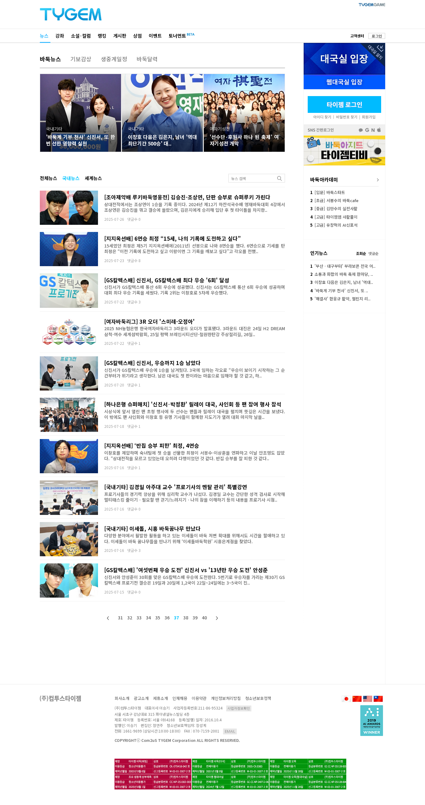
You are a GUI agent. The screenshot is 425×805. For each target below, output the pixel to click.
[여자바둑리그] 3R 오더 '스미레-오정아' (149, 321)
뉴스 (44, 35)
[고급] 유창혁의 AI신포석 (333, 225)
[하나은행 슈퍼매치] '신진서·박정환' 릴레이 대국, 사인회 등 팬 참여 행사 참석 (192, 404)
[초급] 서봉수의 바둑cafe (334, 200)
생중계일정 (114, 59)
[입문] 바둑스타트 (327, 192)
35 (157, 617)
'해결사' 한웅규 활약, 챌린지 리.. (340, 299)
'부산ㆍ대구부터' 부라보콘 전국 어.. (343, 266)
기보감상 (80, 59)
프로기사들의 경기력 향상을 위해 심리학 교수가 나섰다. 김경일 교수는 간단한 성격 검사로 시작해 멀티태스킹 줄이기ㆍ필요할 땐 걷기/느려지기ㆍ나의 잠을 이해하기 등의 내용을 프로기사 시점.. (194, 497)
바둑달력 (147, 59)
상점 (137, 35)
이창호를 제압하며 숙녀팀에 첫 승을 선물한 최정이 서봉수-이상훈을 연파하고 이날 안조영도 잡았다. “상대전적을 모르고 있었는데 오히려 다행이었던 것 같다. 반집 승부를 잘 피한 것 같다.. (194, 455)
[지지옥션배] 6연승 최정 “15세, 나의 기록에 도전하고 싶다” (172, 238)
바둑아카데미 (324, 179)
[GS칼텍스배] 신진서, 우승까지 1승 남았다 (152, 363)
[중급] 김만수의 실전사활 (333, 208)
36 (167, 617)
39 (195, 617)
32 (129, 617)
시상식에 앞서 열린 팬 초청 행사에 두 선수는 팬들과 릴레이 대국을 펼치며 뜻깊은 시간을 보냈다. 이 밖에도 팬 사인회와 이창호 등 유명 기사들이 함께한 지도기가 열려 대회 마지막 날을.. (194, 414)
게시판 (119, 35)
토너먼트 (177, 35)
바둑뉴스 (50, 59)
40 (204, 617)
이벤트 (155, 35)
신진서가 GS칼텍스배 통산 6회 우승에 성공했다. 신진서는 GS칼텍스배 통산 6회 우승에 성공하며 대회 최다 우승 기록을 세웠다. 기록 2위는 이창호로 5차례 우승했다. (194, 290)
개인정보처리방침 (226, 698)
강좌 (59, 35)
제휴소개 (160, 698)
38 (185, 617)
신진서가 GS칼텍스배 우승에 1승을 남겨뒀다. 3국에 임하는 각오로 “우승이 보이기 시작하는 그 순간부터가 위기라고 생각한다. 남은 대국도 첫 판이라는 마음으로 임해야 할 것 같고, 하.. (194, 373)
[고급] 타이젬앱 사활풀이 (333, 217)
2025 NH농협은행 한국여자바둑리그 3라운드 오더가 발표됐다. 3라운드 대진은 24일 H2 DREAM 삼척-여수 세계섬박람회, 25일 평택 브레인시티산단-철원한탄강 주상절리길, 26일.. (194, 331)
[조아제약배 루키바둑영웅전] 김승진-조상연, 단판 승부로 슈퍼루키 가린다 (187, 197)
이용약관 (199, 698)
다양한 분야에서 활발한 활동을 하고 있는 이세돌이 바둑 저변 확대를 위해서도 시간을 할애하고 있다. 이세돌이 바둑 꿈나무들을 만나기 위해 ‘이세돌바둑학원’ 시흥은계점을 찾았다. (194, 538)
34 (148, 617)
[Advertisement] (344, 354)
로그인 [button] (377, 36)
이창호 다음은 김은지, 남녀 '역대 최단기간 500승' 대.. (162, 140)
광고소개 (141, 698)
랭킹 (102, 35)
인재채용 (179, 698)
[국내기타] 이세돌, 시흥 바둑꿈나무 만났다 (152, 528)
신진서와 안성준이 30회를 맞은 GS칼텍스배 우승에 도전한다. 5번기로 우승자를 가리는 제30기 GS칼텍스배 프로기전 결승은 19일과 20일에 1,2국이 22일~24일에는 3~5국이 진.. (194, 580)
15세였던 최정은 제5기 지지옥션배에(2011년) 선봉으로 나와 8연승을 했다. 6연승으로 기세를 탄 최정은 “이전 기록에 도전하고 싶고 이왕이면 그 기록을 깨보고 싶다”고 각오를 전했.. (194, 248)
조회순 (361, 253)
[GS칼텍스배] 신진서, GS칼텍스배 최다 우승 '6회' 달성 (166, 280)
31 (120, 617)
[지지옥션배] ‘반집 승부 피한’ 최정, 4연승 (151, 445)
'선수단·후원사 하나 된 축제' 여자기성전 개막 (244, 140)
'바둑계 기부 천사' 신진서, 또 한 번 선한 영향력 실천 (80, 140)
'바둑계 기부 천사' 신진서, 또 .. (339, 291)
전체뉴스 (48, 178)
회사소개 (121, 698)
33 (139, 617)
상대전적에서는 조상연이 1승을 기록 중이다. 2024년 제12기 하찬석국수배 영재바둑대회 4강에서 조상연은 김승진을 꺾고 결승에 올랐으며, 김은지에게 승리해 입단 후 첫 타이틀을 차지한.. (194, 207)
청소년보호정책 (258, 698)
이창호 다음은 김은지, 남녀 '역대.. (341, 282)
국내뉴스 (71, 178)
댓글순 (373, 253)
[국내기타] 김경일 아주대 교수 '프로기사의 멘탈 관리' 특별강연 (175, 487)
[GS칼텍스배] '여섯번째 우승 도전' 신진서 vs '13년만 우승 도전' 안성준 (186, 570)
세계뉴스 (93, 178)
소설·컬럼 (81, 35)
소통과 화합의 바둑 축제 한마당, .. (341, 274)
